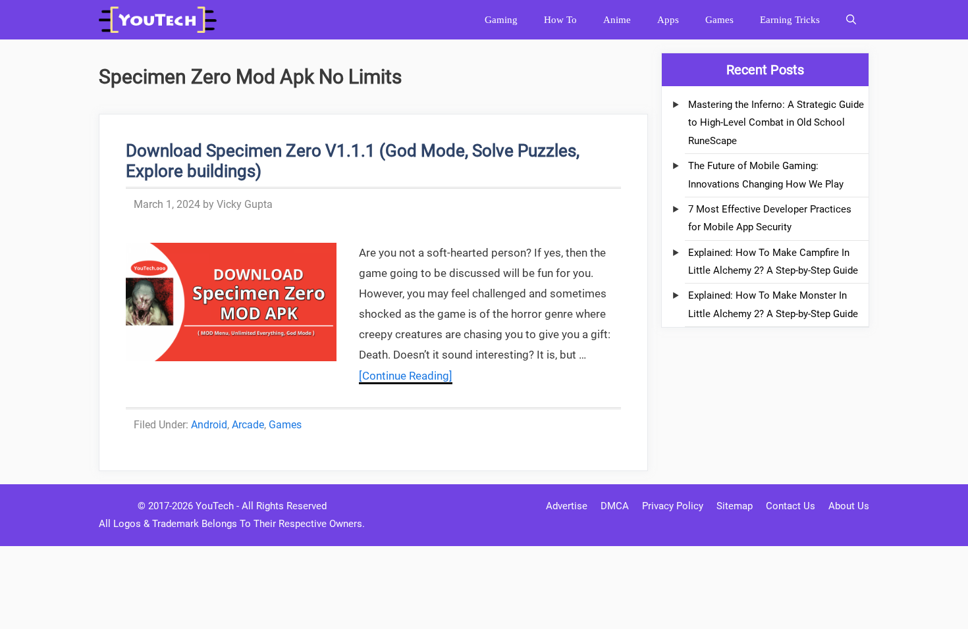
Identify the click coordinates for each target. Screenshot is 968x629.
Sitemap (734, 506)
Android (209, 424)
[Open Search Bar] (851, 19)
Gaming (501, 19)
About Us (848, 506)
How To (560, 19)
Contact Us (790, 506)
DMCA (615, 506)
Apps (668, 19)
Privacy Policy (672, 506)
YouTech (215, 506)
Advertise (566, 506)
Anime (617, 19)
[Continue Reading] (405, 375)
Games (719, 19)
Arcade (248, 424)
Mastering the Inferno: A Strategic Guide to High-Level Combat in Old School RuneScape (776, 123)
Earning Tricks (790, 19)
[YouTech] (161, 19)
